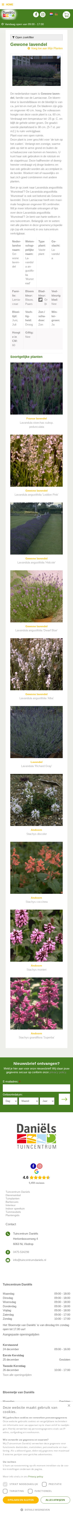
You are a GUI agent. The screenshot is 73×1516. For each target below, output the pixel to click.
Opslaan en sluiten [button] (21, 1499)
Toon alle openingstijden (17, 1374)
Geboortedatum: (13, 1094)
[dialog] (36, 1459)
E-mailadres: (11, 1082)
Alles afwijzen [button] (55, 1499)
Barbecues (12, 1201)
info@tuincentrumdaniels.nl (29, 1260)
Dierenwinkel (13, 1195)
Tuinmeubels (13, 1211)
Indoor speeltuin (15, 1208)
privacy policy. (58, 1072)
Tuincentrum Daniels (18, 1191)
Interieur (11, 1205)
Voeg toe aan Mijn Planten (47, 48)
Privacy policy (35, 1476)
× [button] (68, 1405)
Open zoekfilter (24, 37)
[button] (36, 1509)
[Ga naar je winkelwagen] (66, 15)
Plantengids (12, 1215)
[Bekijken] (66, 15)
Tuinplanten (12, 1198)
